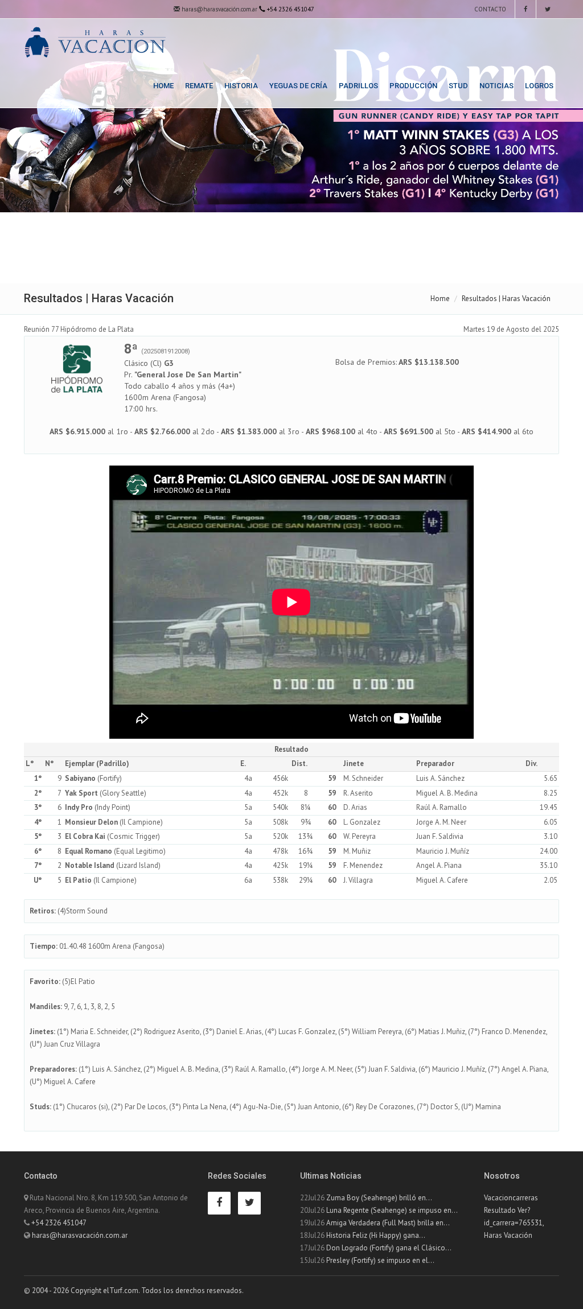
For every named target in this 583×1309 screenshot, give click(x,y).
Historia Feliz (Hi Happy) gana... (375, 1235)
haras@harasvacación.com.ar (218, 9)
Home (163, 85)
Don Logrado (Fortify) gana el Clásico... (388, 1248)
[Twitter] (547, 9)
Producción (413, 85)
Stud (458, 85)
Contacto (489, 9)
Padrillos (358, 85)
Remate (199, 85)
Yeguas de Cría (298, 85)
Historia (241, 85)
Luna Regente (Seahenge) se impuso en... (392, 1210)
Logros (539, 85)
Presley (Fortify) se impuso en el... (380, 1260)
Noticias (496, 85)
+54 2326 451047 (59, 1223)
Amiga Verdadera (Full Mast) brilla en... (388, 1223)
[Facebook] (525, 9)
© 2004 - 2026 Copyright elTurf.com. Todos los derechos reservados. (134, 1290)
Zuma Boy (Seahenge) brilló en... (379, 1198)
